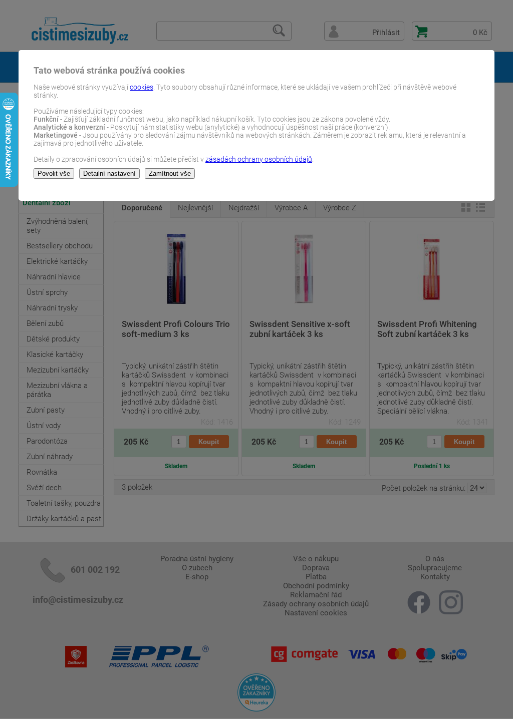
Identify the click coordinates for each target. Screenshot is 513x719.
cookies (141, 87)
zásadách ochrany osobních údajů (258, 159)
